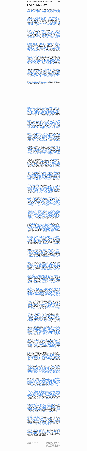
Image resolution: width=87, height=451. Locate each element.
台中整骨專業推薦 (50, 295)
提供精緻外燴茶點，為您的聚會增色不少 (37, 56)
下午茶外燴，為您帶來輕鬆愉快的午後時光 (37, 24)
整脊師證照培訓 (37, 190)
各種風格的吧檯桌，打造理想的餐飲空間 (34, 10)
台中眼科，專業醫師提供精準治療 (52, 146)
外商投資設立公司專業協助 (31, 36)
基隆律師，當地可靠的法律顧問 (40, 153)
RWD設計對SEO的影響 (47, 72)
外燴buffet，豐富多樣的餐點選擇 (41, 269)
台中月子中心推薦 (45, 52)
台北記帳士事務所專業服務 (35, 21)
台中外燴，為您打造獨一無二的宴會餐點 (48, 51)
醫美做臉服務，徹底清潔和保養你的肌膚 (49, 244)
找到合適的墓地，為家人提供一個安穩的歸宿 (46, 106)
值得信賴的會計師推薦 (47, 29)
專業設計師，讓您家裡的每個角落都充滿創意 (46, 55)
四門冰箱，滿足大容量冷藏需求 (42, 225)
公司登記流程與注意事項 (46, 75)
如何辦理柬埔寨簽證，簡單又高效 (39, 318)
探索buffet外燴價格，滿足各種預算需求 (53, 38)
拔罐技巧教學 (48, 39)
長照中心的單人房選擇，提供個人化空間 (46, 32)
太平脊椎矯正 (42, 119)
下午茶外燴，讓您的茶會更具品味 (35, 123)
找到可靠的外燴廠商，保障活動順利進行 (41, 107)
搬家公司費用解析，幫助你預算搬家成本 (43, 110)
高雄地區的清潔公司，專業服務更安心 (34, 145)
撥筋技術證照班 (30, 109)
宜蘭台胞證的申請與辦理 (49, 174)
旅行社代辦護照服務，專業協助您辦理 (42, 432)
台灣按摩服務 (53, 366)
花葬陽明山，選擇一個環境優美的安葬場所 (45, 149)
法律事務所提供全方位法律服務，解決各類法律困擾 (46, 351)
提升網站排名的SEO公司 (51, 42)
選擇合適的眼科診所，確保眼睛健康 (46, 197)
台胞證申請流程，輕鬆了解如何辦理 (37, 244)
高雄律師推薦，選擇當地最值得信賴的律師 (48, 283)
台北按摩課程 (40, 124)
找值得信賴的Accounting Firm (38, 345)
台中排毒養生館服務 (54, 386)
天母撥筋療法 (55, 159)
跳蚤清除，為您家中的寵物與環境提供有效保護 (40, 265)
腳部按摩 (51, 255)
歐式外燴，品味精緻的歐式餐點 (33, 289)
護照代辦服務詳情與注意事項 (50, 135)
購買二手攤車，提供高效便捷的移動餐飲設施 (34, 325)
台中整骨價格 (38, 32)
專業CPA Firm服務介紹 (44, 276)
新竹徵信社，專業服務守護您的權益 (34, 315)
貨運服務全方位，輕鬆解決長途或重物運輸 (34, 70)
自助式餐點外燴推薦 (54, 61)
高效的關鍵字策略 (38, 108)
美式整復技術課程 (43, 422)
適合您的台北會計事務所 (39, 264)
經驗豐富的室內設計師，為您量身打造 (33, 293)
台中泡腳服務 (30, 218)
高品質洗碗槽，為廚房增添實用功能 (51, 138)
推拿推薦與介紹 (53, 113)
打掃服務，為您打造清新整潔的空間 (43, 50)
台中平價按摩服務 (45, 330)
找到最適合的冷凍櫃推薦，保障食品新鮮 (39, 218)
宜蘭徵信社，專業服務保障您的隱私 (40, 74)
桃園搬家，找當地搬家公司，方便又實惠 (51, 237)
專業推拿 (43, 382)
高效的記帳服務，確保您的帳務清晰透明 (34, 392)
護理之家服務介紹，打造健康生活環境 (34, 235)
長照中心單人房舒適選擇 (34, 351)
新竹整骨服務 (44, 240)
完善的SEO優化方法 (40, 216)
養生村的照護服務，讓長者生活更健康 (46, 304)
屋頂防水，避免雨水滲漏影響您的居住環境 (43, 47)
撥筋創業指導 (40, 383)
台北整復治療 (33, 73)
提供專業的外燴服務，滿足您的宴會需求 (39, 136)
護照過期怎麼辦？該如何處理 (53, 211)
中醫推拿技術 (37, 356)
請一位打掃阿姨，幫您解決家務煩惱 (48, 26)
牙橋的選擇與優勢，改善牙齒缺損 (49, 252)
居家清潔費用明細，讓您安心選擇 (49, 171)
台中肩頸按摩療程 (57, 10)
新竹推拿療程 (42, 19)
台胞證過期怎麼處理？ (32, 223)
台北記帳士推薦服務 (45, 411)
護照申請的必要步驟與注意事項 (35, 361)
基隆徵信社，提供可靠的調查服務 (49, 25)
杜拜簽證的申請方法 (56, 325)
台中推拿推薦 (29, 244)
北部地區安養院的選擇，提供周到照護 (42, 428)
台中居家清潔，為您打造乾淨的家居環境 (48, 11)
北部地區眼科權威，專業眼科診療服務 (52, 342)
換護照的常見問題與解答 (49, 70)
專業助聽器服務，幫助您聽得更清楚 (49, 128)
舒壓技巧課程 (57, 261)
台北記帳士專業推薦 (40, 212)
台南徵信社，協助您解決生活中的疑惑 (51, 37)
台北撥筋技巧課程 (56, 228)
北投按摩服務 (39, 419)
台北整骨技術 (55, 174)
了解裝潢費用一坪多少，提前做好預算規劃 (48, 279)
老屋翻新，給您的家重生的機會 (33, 406)
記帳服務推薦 (30, 429)
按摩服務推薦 (51, 81)
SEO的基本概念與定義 (46, 31)
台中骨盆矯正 (37, 129)
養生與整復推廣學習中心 (49, 305)
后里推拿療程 (54, 263)
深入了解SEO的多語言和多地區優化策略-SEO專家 (39, 1)
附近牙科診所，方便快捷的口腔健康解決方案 (35, 128)
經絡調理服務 (33, 49)
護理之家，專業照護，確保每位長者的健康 (51, 119)
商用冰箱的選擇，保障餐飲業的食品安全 (36, 275)
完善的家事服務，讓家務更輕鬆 (52, 63)
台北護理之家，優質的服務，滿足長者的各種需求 (38, 39)
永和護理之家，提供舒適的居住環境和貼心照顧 (50, 275)
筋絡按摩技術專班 (54, 231)
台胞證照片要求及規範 (32, 77)
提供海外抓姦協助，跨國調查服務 (50, 294)
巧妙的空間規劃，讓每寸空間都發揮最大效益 (47, 129)
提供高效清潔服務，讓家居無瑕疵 (36, 270)
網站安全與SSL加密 (44, 127)
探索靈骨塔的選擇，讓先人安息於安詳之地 (42, 43)
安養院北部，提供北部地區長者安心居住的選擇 (49, 18)
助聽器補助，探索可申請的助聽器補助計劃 (39, 391)
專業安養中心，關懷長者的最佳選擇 (35, 379)
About (59, 1)
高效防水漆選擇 (34, 395)
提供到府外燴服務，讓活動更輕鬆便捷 (48, 10)
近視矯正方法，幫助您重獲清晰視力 (42, 152)
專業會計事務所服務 (48, 303)
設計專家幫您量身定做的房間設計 (47, 124)
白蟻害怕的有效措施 (48, 191)
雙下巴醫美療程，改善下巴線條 (50, 13)
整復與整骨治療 (44, 268)
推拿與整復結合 (38, 51)
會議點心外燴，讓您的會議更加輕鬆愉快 (46, 228)
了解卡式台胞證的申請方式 (32, 216)
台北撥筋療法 (43, 70)
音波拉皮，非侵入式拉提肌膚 (55, 235)
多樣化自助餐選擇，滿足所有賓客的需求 (36, 404)
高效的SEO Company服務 (49, 159)
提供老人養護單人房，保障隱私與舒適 (49, 216)
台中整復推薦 (33, 165)
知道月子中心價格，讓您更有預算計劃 (35, 266)
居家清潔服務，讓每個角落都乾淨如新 (36, 332)
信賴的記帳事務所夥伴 (37, 141)
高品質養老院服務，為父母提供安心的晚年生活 (47, 347)
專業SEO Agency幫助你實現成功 (43, 292)
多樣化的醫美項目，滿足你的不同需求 (50, 257)
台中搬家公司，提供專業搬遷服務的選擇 (47, 158)
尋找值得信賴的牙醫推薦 (35, 340)
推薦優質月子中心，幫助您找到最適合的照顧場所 (37, 13)
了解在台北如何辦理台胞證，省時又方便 (34, 127)
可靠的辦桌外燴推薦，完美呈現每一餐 (34, 228)
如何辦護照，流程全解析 (43, 238)
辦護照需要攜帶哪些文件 (32, 288)
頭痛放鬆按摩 (43, 108)
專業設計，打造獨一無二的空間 (45, 235)
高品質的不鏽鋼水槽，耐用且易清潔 (45, 250)
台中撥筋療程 (47, 153)
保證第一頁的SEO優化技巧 (37, 240)
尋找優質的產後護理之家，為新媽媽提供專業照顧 (48, 226)
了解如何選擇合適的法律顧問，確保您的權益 (43, 258)
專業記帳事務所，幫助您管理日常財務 (46, 232)
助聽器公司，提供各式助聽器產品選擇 (37, 385)
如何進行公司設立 (52, 354)
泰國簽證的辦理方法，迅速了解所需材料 (37, 174)
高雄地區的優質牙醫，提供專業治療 (36, 172)
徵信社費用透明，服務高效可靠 (49, 364)
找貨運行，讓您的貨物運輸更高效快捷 (45, 263)
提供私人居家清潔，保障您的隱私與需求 (42, 33)
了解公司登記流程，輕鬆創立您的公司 (37, 296)
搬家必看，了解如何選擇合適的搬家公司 (41, 227)
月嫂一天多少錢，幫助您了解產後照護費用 (50, 134)
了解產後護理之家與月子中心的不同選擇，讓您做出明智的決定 (40, 358)
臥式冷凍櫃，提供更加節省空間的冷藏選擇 (53, 59)
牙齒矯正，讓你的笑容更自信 (44, 60)
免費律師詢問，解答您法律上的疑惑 (41, 36)
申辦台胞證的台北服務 (49, 136)
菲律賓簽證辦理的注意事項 (54, 75)
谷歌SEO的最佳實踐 (46, 69)
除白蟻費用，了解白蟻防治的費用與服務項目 (37, 111)
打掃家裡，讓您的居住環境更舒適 (44, 368)
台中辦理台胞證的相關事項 (41, 374)
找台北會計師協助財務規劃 (39, 377)
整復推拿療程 (49, 23)
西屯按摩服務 (33, 58)
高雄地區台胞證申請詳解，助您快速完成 (51, 163)
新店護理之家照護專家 (35, 126)
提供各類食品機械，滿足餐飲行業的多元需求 (40, 369)
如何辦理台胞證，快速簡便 (34, 106)
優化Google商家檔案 (51, 198)
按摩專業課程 (45, 146)
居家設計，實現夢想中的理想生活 (50, 111)
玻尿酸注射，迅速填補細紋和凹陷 (40, 274)
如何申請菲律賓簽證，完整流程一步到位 (52, 202)
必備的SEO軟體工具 (47, 56)
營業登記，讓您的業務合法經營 (38, 416)
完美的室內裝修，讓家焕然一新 (42, 333)
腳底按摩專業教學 (32, 16)
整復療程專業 (41, 140)
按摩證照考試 (33, 213)
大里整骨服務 (41, 177)
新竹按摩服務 (45, 316)
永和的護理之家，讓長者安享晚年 (41, 65)
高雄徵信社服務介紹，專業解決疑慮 (47, 356)
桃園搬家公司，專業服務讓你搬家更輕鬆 (39, 135)
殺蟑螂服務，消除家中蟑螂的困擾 (38, 112)
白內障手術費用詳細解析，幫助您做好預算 (49, 214)
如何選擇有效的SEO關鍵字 (46, 256)
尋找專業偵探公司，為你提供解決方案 (42, 133)
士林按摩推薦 (55, 232)
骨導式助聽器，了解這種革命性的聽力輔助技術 (37, 287)
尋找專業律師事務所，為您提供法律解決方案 (45, 205)
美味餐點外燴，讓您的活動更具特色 (36, 307)
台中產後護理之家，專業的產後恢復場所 (52, 201)
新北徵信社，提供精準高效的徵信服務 (42, 213)
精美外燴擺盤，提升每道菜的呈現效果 (53, 65)
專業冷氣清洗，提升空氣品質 (45, 192)
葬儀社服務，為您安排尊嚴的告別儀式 (49, 137)
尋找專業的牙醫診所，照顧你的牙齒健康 (34, 75)
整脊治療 (52, 302)
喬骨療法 (44, 430)
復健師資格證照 (41, 44)
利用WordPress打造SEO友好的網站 (54, 145)
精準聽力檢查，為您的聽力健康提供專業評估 (40, 17)
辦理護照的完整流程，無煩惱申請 (53, 17)
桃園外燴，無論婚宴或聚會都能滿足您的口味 (41, 381)
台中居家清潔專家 (52, 367)
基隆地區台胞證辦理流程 (43, 328)
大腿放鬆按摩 (43, 407)
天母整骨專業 (36, 211)
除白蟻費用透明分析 (51, 107)
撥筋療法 (28, 39)
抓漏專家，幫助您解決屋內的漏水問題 (47, 189)
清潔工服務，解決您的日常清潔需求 (33, 252)
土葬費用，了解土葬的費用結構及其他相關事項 (36, 364)
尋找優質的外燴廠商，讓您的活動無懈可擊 (46, 175)
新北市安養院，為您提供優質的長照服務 (46, 348)
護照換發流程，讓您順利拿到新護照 (43, 187)
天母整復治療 (42, 126)
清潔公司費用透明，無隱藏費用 (38, 198)
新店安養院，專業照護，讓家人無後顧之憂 (53, 35)
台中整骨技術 (56, 123)
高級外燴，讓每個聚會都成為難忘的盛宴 (33, 154)
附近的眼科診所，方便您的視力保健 (43, 179)
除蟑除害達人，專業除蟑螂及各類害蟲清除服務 (41, 367)
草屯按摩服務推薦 (48, 321)
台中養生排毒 (36, 62)
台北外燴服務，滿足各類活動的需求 (50, 287)
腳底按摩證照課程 (56, 142)
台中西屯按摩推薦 (38, 424)
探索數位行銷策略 (30, 205)
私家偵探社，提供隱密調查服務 (48, 140)
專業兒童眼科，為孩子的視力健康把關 (45, 62)
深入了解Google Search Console (39, 222)
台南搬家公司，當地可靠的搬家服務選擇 (42, 164)
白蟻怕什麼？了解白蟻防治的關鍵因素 (46, 116)
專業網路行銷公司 (45, 172)
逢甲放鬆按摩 (52, 47)
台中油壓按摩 (57, 322)
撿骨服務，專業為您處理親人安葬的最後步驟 (48, 343)
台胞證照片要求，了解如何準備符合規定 (34, 201)
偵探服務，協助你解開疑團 (35, 19)
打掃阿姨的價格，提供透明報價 (50, 112)
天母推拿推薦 (38, 192)
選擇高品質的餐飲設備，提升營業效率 (44, 76)
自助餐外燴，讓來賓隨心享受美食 (39, 203)
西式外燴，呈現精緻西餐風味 (50, 291)
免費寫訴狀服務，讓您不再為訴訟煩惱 (43, 271)
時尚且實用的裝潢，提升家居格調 (35, 344)
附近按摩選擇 (30, 184)
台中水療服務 (50, 121)
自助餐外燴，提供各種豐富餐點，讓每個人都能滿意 (45, 77)
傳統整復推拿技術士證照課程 (46, 277)
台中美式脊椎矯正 (36, 68)
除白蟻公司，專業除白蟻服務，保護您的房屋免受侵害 (44, 48)
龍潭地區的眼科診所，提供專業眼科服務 (49, 370)
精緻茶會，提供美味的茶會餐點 (54, 188)
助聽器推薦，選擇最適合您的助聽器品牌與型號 (45, 309)
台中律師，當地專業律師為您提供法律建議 (51, 177)
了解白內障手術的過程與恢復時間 (46, 325)
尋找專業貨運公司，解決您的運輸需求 (45, 390)
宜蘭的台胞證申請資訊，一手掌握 (32, 383)
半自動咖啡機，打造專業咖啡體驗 (50, 24)
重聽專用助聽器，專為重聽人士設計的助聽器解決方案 (38, 23)
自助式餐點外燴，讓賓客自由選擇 (51, 371)
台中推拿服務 (57, 25)
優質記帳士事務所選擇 (46, 332)
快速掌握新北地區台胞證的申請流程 (49, 210)
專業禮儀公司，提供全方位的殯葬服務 (34, 335)
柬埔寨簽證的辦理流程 (40, 294)
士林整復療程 (49, 280)
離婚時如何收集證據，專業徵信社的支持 (33, 60)
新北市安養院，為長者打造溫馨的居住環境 (40, 42)
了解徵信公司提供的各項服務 (48, 44)
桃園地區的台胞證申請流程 (41, 35)
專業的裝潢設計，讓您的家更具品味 (43, 168)
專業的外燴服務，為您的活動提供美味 (44, 113)
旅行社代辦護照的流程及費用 (49, 19)
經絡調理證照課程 (38, 283)
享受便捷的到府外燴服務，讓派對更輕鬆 (41, 121)
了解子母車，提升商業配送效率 (47, 270)
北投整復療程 (46, 198)
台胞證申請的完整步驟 (32, 30)
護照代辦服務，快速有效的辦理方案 (35, 320)
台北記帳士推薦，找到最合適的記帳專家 (41, 82)
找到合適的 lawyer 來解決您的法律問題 (52, 240)
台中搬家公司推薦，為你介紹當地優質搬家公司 (34, 329)
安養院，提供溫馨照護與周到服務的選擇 (47, 123)
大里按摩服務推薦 (38, 189)
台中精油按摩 (45, 249)
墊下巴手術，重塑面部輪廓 (53, 187)
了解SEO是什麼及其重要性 (31, 308)
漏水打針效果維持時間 (53, 332)
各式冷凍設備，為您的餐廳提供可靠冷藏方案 (47, 200)
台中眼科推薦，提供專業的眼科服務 (36, 411)
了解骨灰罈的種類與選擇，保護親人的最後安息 (34, 236)
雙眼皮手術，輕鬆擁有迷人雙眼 (53, 172)
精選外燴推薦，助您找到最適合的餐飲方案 (48, 335)
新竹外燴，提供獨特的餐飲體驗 (54, 43)
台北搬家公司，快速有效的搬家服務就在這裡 (53, 382)
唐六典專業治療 (56, 106)
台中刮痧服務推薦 (55, 395)
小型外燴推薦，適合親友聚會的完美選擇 (39, 64)
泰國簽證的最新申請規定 (54, 166)
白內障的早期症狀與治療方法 (41, 30)
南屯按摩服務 (44, 334)
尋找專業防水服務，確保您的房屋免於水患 (44, 61)
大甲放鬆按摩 (29, 340)
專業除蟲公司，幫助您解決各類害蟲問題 (38, 155)
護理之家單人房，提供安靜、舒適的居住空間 (34, 11)
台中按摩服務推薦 (31, 301)
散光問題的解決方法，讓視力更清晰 (53, 268)
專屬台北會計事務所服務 (35, 116)
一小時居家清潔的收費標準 (39, 72)
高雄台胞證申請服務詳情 (44, 145)
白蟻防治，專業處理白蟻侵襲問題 (50, 203)
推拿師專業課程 (47, 360)
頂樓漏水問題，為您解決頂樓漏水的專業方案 (49, 284)
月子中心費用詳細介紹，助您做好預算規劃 (40, 150)
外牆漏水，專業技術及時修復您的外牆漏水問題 (44, 405)
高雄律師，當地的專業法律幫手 (55, 69)
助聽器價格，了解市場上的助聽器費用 (53, 225)
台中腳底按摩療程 (36, 347)
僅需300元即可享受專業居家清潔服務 (38, 237)
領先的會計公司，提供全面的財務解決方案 (41, 204)
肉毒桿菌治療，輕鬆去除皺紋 (47, 230)
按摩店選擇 (49, 369)
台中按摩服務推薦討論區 (51, 132)
